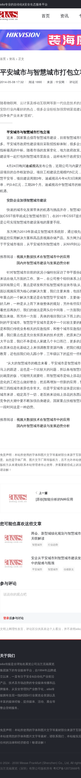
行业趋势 (53, 544)
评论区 (73, 82)
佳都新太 (69, 569)
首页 (46, 16)
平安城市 (37, 569)
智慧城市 (37, 544)
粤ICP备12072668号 (66, 768)
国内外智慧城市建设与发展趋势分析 (43, 262)
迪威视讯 (32, 165)
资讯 (64, 16)
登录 (6, 618)
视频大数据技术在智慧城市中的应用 (43, 256)
